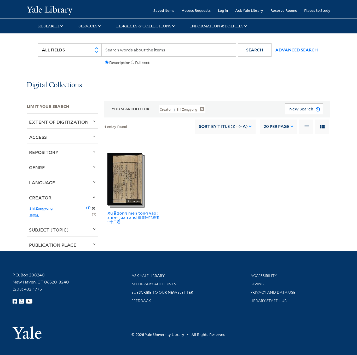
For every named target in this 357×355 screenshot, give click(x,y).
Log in (223, 10)
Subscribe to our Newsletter (162, 292)
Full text (142, 63)
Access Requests (196, 10)
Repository (44, 152)
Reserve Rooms (283, 10)
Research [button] (49, 26)
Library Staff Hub (268, 301)
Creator (40, 197)
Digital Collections (54, 85)
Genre (37, 167)
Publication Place (52, 245)
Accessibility (263, 276)
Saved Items (163, 10)
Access (38, 137)
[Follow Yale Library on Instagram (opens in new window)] (21, 301)
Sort (223, 126)
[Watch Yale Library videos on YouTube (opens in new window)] (29, 301)
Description (119, 63)
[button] (255, 50)
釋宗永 (34, 215)
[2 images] (124, 178)
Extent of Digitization (59, 122)
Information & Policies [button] (217, 26)
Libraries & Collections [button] (143, 26)
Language (42, 182)
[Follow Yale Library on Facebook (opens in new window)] (15, 301)
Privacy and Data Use (272, 292)
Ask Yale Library (249, 10)
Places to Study (317, 10)
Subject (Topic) (49, 230)
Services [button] (87, 26)
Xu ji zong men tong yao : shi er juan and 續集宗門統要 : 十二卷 (133, 217)
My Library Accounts (153, 284)
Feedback (141, 301)
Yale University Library (49, 9)
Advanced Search (296, 50)
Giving (257, 284)
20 (276, 126)
